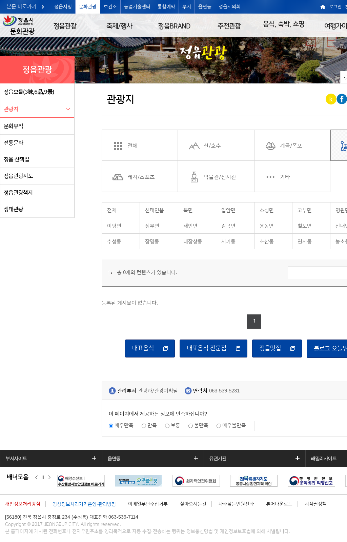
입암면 (228, 210)
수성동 (114, 242)
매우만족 (124, 425)
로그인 (335, 6)
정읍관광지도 (18, 176)
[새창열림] (82, 480)
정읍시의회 (230, 6)
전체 (132, 146)
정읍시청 (63, 6)
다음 (49, 477)
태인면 (190, 226)
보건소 (110, 6)
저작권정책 (316, 504)
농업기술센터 (137, 6)
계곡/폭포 (291, 146)
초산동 (267, 242)
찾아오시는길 (193, 504)
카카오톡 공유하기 (332, 99)
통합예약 (166, 6)
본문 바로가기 (22, 6)
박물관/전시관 (220, 177)
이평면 (114, 226)
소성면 (267, 210)
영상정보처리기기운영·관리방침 (84, 504)
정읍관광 (64, 26)
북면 (188, 210)
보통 (175, 425)
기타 (285, 177)
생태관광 (13, 209)
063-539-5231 (224, 391)
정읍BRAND (174, 26)
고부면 (305, 210)
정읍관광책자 (18, 193)
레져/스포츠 (141, 177)
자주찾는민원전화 (236, 504)
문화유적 (13, 126)
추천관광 (229, 26)
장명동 (152, 242)
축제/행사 (119, 26)
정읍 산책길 (16, 159)
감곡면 (228, 226)
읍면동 (204, 6)
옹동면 (267, 226)
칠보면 (305, 226)
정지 (42, 477)
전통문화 (13, 143)
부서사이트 (16, 458)
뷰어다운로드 (279, 504)
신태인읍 (154, 210)
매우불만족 (234, 425)
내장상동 (192, 242)
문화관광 (88, 6)
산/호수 (212, 146)
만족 (152, 425)
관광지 (11, 109)
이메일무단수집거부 (148, 504)
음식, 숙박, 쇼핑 (283, 24)
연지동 (305, 242)
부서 (186, 6)
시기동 (228, 242)
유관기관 (217, 458)
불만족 (201, 425)
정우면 (152, 226)
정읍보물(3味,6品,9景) (29, 92)
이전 (36, 477)
